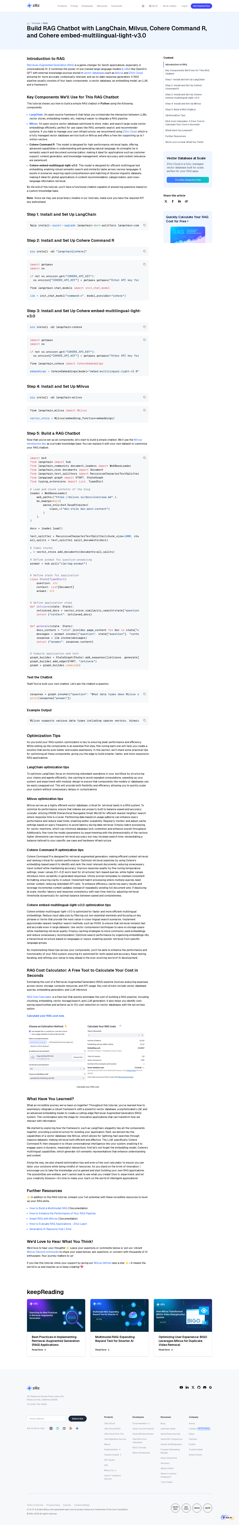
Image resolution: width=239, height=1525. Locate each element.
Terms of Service (35, 1505)
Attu (106, 1465)
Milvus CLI (109, 1470)
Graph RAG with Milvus (43, 1218)
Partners (193, 1439)
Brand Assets (195, 1454)
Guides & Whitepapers (171, 1444)
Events (192, 1444)
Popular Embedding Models (170, 1451)
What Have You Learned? (179, 130)
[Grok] (64, 1428)
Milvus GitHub (102, 1263)
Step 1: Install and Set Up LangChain (185, 79)
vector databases (94, 73)
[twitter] (165, 201)
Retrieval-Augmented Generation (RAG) (50, 65)
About (192, 1423)
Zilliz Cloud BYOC (112, 1428)
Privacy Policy (53, 1505)
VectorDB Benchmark (143, 1433)
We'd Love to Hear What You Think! (184, 142)
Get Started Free (201, 6)
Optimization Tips (175, 115)
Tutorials (36, 23)
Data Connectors (169, 1458)
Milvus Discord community (43, 1252)
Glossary (165, 1463)
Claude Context (111, 1454)
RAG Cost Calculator (39, 997)
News (191, 1433)
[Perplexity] (57, 1428)
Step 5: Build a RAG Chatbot (180, 109)
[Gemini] (77, 1428)
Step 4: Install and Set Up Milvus (183, 103)
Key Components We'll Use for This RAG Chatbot (187, 72)
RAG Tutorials (139, 1447)
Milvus (119, 73)
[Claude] (70, 1428)
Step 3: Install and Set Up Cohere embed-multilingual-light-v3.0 (183, 96)
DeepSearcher (111, 1449)
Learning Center (168, 1428)
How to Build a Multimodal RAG (48, 1208)
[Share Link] (186, 201)
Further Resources (175, 136)
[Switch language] (143, 6)
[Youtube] (181, 1387)
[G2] (210, 1387)
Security (67, 1505)
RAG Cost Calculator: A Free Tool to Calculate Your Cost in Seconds (185, 123)
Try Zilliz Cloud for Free (188, 179)
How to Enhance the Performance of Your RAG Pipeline (62, 1213)
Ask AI (229, 1517)
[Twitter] (193, 1387)
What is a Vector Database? (169, 1475)
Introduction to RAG (176, 64)
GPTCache (109, 1460)
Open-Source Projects (143, 1428)
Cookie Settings (82, 1505)
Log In (184, 6)
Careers (192, 1428)
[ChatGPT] (51, 1428)
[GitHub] (198, 1387)
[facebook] (172, 201)
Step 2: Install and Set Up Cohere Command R (183, 87)
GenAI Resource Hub (170, 1433)
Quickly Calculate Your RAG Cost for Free (187, 219)
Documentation (140, 1423)
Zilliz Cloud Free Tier (114, 1433)
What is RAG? (167, 1468)
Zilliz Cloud (136, 73)
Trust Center (167, 1482)
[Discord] (204, 1387)
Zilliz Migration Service (115, 1439)
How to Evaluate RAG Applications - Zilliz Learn (58, 1224)
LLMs (125, 69)
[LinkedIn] (187, 1387)
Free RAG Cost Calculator (140, 1441)
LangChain (36, 114)
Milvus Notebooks (141, 1452)
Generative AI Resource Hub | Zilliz (50, 1229)
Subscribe (77, 1418)
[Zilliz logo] (33, 6)
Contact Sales (196, 1449)
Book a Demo (169, 6)
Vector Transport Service (112, 1477)
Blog (163, 1423)
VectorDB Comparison (172, 1439)
